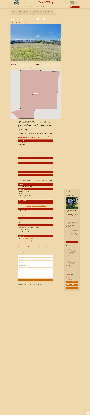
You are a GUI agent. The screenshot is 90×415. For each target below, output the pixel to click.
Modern (37, 6)
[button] (36, 93)
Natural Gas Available (42, 205)
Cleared (27, 215)
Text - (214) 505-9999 (72, 284)
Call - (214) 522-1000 (72, 281)
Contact (74, 6)
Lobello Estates (28, 241)
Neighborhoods (23, 6)
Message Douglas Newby (35, 280)
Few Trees (32, 215)
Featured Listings (16, 6)
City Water (34, 205)
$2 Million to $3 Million (33, 238)
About (67, 6)
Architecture (30, 6)
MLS (41, 6)
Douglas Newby (69, 191)
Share (58, 22)
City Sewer (29, 205)
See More (68, 217)
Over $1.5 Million (25, 238)
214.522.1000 (36, 137)
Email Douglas (71, 287)
